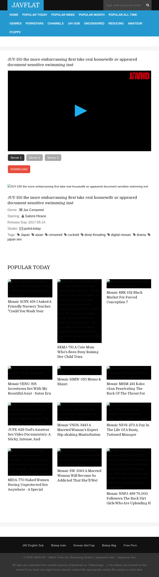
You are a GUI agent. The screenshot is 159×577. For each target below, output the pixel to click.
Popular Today (34, 14)
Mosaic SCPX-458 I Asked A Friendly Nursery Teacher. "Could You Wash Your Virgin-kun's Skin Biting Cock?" (29, 311)
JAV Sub (74, 23)
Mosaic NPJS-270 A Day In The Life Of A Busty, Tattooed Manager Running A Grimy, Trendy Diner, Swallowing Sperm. (128, 434)
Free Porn (130, 545)
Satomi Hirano (35, 216)
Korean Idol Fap (84, 545)
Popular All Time (123, 14)
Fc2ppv (15, 32)
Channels (56, 23)
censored (55, 235)
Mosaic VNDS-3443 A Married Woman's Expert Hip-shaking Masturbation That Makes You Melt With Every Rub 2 (78, 434)
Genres (16, 23)
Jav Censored (33, 210)
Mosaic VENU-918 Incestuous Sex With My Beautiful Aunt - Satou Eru (29, 388)
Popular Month (92, 14)
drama (141, 235)
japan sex (14, 239)
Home (14, 14)
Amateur (135, 23)
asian (39, 235)
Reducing (116, 23)
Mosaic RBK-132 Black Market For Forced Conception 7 (124, 297)
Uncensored (94, 23)
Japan (25, 235)
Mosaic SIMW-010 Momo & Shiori (79, 382)
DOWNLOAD (19, 169)
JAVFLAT (26, 5)
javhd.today (32, 228)
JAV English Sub (33, 545)
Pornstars (34, 23)
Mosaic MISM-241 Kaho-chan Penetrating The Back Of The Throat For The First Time (126, 391)
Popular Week (63, 14)
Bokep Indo (58, 545)
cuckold (73, 235)
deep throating (95, 235)
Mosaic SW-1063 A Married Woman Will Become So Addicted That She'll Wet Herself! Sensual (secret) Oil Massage (79, 480)
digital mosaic (121, 235)
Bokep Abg (109, 545)
